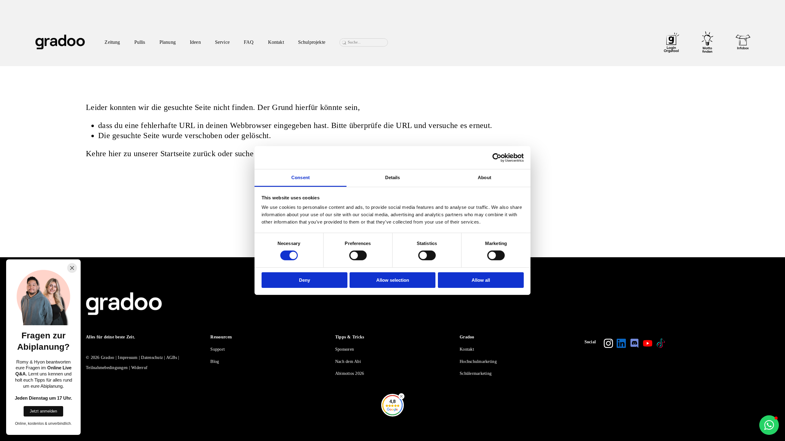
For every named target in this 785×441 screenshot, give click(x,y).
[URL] (671, 42)
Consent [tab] (300, 177)
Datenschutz (152, 357)
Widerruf (139, 367)
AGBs (171, 357)
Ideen (195, 42)
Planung (167, 42)
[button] (769, 425)
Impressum (127, 357)
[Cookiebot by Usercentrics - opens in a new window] (497, 157)
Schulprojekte (311, 42)
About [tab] (484, 177)
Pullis (139, 42)
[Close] (72, 268)
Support (217, 349)
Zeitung (112, 42)
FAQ (249, 42)
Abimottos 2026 (349, 373)
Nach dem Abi (348, 361)
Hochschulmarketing (478, 361)
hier (115, 153)
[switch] (358, 255)
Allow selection (392, 280)
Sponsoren (344, 349)
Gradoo (107, 357)
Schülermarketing (476, 373)
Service (222, 42)
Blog (214, 361)
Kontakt (276, 42)
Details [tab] (392, 177)
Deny (304, 280)
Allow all (481, 280)
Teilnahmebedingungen (107, 367)
